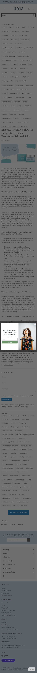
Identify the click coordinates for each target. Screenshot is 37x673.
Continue (10, 342)
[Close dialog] (35, 324)
